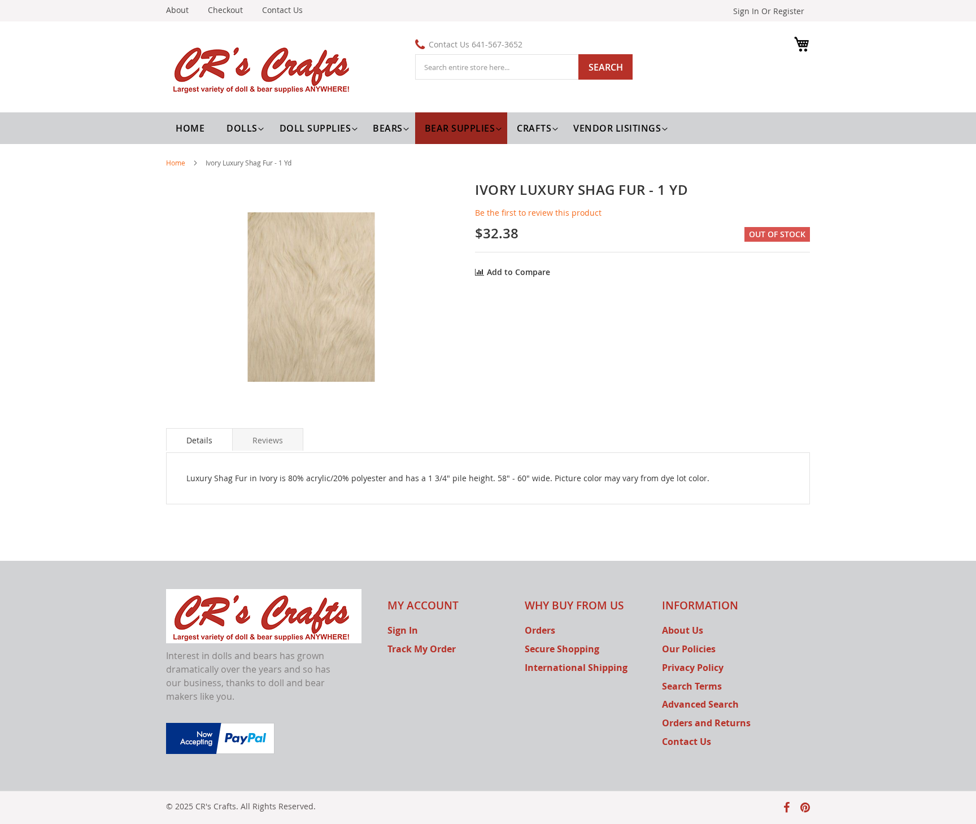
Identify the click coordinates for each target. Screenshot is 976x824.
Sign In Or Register (768, 11)
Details (199, 440)
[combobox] (524, 67)
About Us (682, 630)
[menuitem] (243, 128)
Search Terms (692, 686)
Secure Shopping (562, 649)
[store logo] (263, 68)
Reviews (267, 440)
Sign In (402, 630)
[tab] (199, 439)
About (177, 10)
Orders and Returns (706, 723)
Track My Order (421, 649)
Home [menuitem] (190, 128)
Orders (540, 630)
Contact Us (282, 10)
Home (175, 162)
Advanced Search (700, 704)
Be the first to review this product (538, 212)
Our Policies (689, 649)
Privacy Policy (693, 667)
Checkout (225, 10)
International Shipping (576, 667)
